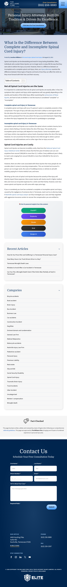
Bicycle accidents (13, 296)
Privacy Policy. (33, 571)
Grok (33, 228)
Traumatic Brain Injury (14, 382)
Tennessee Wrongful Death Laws (18, 263)
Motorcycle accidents (14, 343)
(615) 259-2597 (46, 546)
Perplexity (33, 216)
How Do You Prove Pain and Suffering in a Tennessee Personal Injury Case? (32, 255)
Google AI (33, 234)
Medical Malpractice (13, 339)
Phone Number (15, 473)
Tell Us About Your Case (18, 484)
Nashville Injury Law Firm (15, 347)
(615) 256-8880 (47, 5)
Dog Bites (10, 326)
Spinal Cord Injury (37, 57)
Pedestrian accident (13, 352)
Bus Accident (11, 309)
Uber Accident (11, 390)
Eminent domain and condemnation (19, 330)
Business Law (11, 313)
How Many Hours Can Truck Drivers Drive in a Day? (24, 259)
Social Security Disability (15, 373)
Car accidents (11, 318)
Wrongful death (12, 403)
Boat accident (11, 301)
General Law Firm (13, 335)
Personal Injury (27, 57)
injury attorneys (46, 69)
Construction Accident (14, 322)
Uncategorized (12, 394)
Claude (33, 222)
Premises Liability (13, 360)
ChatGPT (33, 210)
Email (36, 473)
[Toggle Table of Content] (22, 80)
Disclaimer (42, 571)
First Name (14, 463)
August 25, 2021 (48, 57)
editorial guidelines (9, 430)
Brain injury (11, 305)
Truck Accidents (12, 386)
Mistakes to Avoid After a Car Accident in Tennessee (24, 268)
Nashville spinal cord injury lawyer (17, 195)
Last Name (38, 463)
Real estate (10, 364)
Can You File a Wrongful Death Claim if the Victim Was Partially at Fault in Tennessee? (31, 273)
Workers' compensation (15, 399)
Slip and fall (11, 369)
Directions (14, 546)
